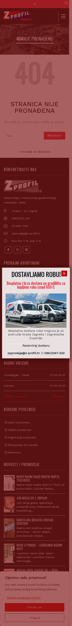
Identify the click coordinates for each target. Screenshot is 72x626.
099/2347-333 (54, 353)
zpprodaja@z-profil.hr (23, 353)
